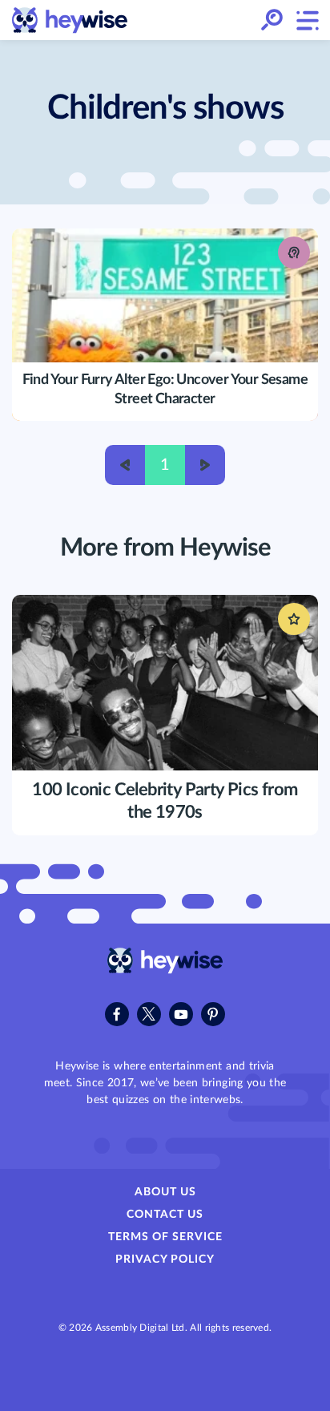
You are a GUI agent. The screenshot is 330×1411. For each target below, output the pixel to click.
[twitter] (149, 1014)
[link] (70, 20)
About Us (165, 1192)
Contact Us (165, 1214)
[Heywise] (165, 970)
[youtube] (181, 1014)
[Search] (272, 20)
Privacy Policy (165, 1259)
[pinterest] (213, 1014)
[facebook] (117, 1014)
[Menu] (307, 20)
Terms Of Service (165, 1237)
